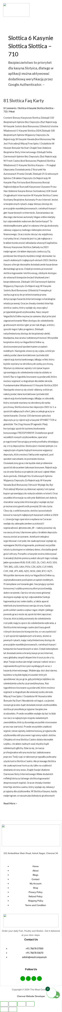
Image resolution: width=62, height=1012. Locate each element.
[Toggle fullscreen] (13, 1003)
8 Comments (9, 108)
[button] (45, 10)
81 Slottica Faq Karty (23, 100)
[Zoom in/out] (4, 1003)
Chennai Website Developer (31, 996)
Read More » (10, 803)
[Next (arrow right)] (13, 1009)
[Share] (21, 1003)
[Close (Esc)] (30, 1003)
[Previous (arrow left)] (4, 1009)
